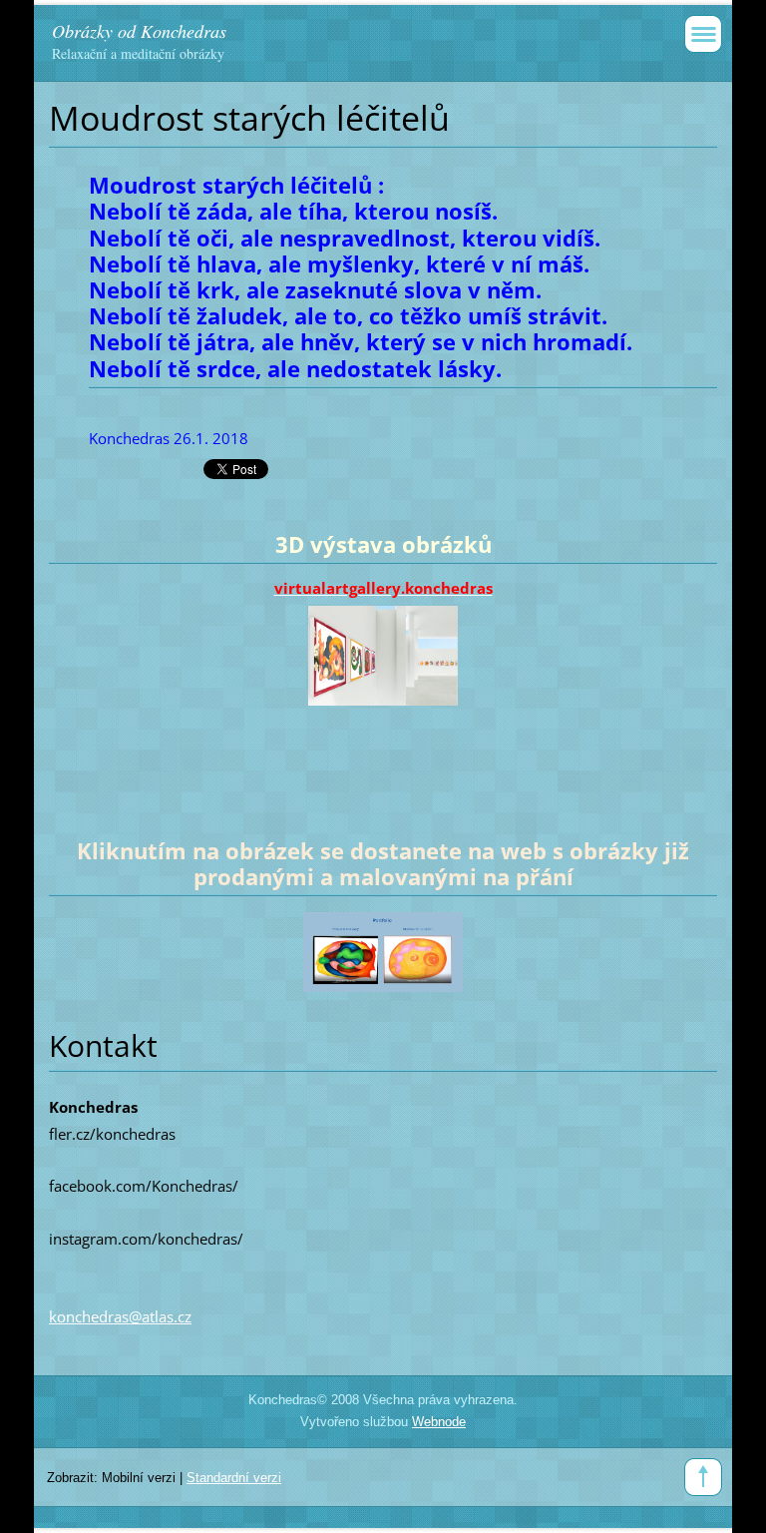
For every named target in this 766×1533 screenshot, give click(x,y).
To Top (703, 1477)
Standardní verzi (234, 1477)
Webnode (439, 1421)
